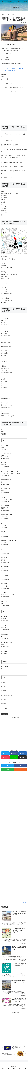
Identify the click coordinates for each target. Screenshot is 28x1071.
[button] (25, 498)
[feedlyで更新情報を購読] (7, 769)
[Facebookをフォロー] (20, 765)
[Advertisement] (14, 107)
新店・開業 (5, 714)
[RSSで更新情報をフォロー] (20, 769)
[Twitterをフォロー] (7, 765)
